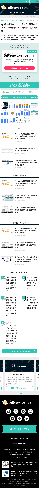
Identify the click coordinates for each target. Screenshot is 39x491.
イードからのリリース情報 (20, 457)
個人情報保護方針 (27, 452)
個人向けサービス (19, 222)
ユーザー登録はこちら (19, 429)
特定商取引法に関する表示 (17, 454)
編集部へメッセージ (9, 449)
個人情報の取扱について (15, 452)
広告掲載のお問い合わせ (22, 449)
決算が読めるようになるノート (20, 13)
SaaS (20, 128)
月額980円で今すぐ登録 (19, 68)
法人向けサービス (19, 175)
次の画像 (33, 97)
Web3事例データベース (19, 443)
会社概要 (27, 454)
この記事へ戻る (19, 97)
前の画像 (5, 97)
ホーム (3, 13)
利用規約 (32, 449)
